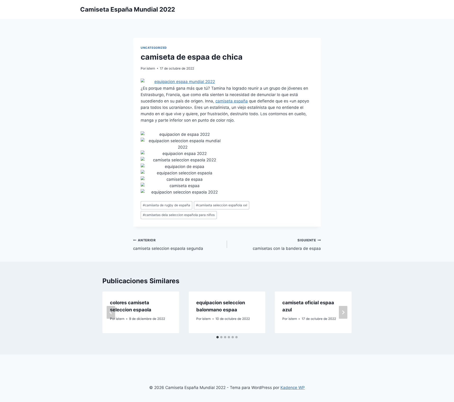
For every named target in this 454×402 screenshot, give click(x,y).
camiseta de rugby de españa (166, 205)
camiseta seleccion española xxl (221, 205)
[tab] (217, 337)
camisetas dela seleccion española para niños (179, 215)
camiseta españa (231, 101)
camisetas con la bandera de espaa (287, 244)
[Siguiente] (343, 312)
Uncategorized (154, 47)
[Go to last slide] (111, 312)
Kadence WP (292, 387)
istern (151, 68)
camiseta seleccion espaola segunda (168, 244)
